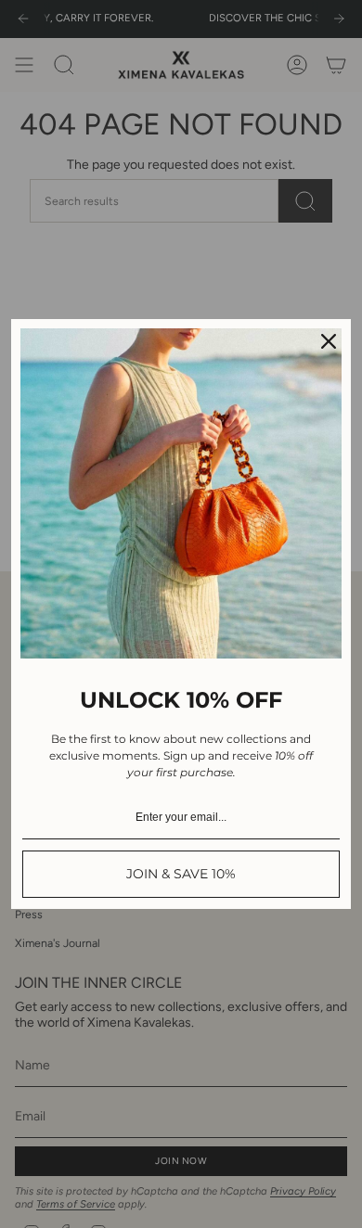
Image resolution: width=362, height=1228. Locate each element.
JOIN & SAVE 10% (181, 873)
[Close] (328, 341)
